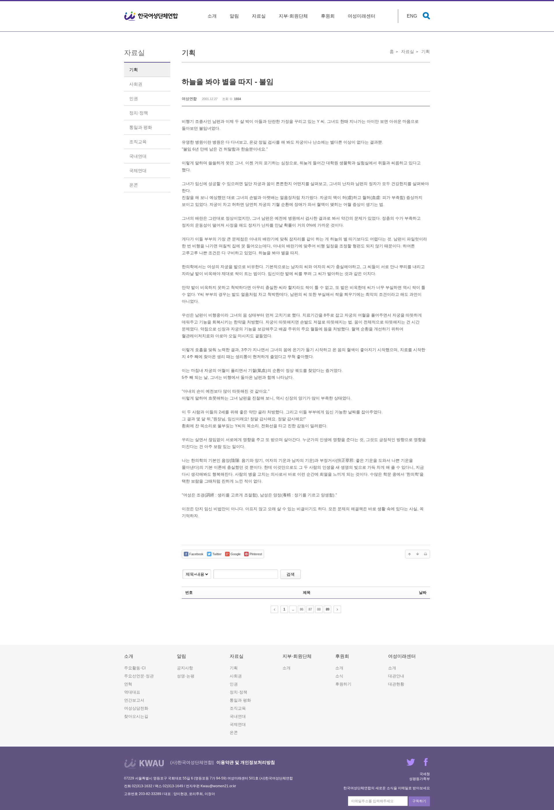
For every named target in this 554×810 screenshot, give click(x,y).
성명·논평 (185, 676)
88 (319, 609)
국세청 (425, 774)
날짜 (422, 592)
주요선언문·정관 (139, 676)
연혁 (128, 684)
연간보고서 (134, 700)
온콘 (133, 184)
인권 (133, 98)
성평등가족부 (419, 779)
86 (301, 609)
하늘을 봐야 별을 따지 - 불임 (228, 82)
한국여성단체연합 (151, 16)
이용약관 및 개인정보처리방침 (245, 762)
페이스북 (426, 762)
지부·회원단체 (293, 16)
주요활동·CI (135, 668)
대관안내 (396, 676)
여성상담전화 (136, 708)
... (293, 609)
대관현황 (396, 684)
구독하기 (419, 801)
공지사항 (185, 668)
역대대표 (132, 692)
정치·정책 (138, 112)
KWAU (144, 763)
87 (310, 609)
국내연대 (138, 156)
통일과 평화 (140, 127)
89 (327, 609)
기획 (133, 69)
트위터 (411, 762)
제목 (306, 592)
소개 (212, 16)
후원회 (328, 16)
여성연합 (189, 99)
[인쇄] (426, 554)
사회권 (135, 84)
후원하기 (343, 684)
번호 (189, 592)
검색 (291, 574)
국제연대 (138, 170)
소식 (339, 676)
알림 (234, 16)
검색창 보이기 (426, 15)
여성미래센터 (361, 16)
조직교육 (138, 141)
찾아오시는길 (136, 716)
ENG (412, 16)
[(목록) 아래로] (417, 554)
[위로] (409, 554)
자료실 (259, 16)
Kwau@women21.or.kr (218, 786)
